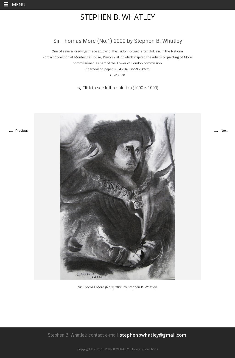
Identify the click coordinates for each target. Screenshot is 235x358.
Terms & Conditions (145, 349)
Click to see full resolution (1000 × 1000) (120, 87)
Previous (17, 130)
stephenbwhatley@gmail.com (153, 335)
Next (220, 130)
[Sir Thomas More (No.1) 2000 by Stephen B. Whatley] (117, 196)
